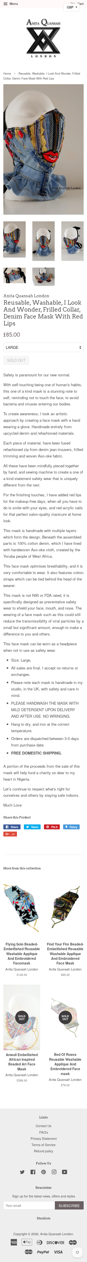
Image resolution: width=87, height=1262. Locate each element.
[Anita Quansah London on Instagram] (54, 1172)
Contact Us (43, 1125)
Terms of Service (43, 1144)
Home (7, 73)
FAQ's (43, 1132)
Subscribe (69, 1205)
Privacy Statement (44, 1138)
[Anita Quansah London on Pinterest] (43, 1172)
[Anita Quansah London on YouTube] (64, 1172)
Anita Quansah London (56, 1233)
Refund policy (43, 1151)
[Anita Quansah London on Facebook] (32, 1172)
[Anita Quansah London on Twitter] (22, 1172)
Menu (13, 3)
